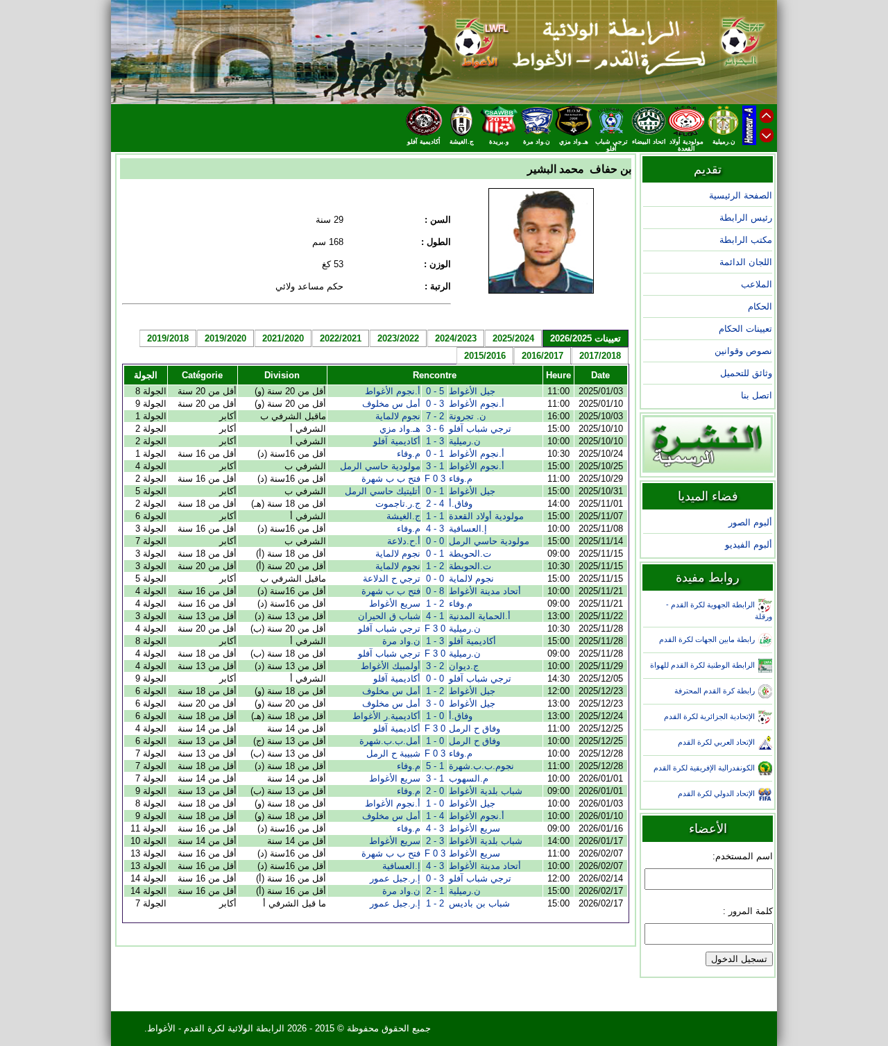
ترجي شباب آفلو (480, 428)
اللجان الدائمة (745, 262)
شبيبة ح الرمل (393, 753)
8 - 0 (435, 591)
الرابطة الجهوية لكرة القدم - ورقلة (719, 610)
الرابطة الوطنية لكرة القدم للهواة (702, 665)
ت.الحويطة (470, 553)
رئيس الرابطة (745, 217)
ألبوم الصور (750, 522)
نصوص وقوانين (743, 351)
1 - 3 (435, 466)
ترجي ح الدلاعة (391, 578)
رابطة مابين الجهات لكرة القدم (707, 639)
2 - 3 (435, 666)
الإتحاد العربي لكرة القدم (716, 742)
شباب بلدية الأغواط (485, 791)
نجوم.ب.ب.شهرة (481, 766)
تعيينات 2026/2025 (585, 338)
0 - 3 (435, 703)
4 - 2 (435, 503)
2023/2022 (398, 338)
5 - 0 (435, 391)
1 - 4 (435, 616)
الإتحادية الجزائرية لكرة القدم (709, 716)
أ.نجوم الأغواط (392, 391)
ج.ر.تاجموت (397, 503)
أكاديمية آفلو (396, 441)
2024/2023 (456, 338)
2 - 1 (435, 566)
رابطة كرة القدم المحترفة (714, 690)
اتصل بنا (756, 395)
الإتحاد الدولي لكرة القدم (716, 793)
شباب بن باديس (479, 903)
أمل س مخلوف (391, 403)
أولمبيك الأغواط (390, 666)
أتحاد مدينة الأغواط (485, 591)
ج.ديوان (464, 666)
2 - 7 (435, 416)
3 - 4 (435, 528)
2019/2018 (168, 338)
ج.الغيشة (403, 516)
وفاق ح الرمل (474, 728)
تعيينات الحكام (745, 328)
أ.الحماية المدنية (480, 616)
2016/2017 (542, 356)
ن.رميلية (465, 441)
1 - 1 (435, 516)
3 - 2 (435, 841)
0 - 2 (435, 791)
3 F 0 (435, 478)
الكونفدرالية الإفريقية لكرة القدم (704, 768)
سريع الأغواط (394, 603)
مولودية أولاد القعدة (486, 516)
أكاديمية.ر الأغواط (386, 716)
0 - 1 (435, 716)
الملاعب (756, 284)
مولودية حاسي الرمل (380, 466)
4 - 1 (435, 816)
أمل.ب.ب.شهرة (389, 741)
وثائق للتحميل (746, 373)
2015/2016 (485, 356)
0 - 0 (435, 541)
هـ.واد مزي (399, 428)
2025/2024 (513, 338)
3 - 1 (435, 441)
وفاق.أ (460, 503)
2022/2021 (340, 338)
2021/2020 (283, 338)
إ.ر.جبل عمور (395, 878)
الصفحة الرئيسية (740, 195)
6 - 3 (435, 428)
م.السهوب (468, 778)
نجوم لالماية (397, 416)
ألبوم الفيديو (748, 544)
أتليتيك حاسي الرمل (382, 491)
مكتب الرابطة (745, 240)
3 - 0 (435, 403)
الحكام (760, 306)
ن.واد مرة (401, 641)
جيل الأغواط (472, 391)
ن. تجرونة (467, 416)
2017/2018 (600, 356)
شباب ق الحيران (389, 616)
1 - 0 (435, 453)
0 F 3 (435, 628)
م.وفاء (408, 453)
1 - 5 (435, 766)
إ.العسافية (468, 528)
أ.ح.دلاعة (403, 541)
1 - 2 (435, 891)
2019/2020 (225, 338)
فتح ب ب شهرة (390, 478)
